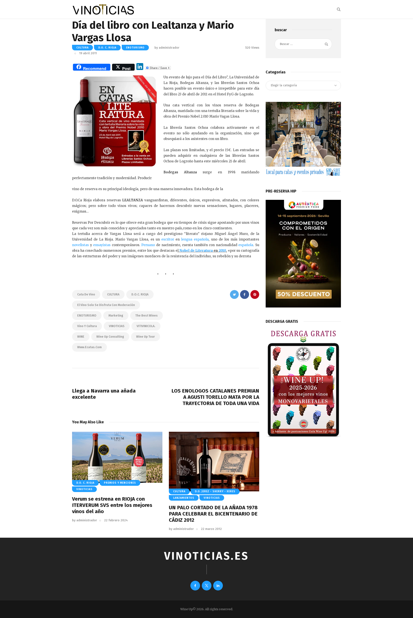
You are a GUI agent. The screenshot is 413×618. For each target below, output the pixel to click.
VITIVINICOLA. (146, 326)
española (245, 245)
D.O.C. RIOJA (139, 294)
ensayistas (102, 245)
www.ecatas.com (89, 347)
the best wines (146, 315)
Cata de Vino (86, 294)
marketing (115, 315)
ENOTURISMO (135, 47)
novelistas (80, 245)
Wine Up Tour (145, 337)
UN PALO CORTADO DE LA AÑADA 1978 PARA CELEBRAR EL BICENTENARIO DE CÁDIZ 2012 (213, 514)
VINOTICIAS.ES (206, 556)
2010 (222, 250)
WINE (80, 337)
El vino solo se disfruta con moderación (106, 305)
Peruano (148, 245)
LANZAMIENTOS (183, 497)
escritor (167, 239)
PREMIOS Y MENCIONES (120, 482)
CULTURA (82, 47)
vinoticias (84, 489)
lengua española (195, 239)
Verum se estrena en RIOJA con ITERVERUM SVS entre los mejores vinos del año (112, 505)
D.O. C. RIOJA (107, 47)
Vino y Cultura (87, 326)
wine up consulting (110, 337)
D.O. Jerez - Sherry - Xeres (215, 491)
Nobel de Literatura (196, 250)
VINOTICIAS (117, 326)
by (84, 520)
